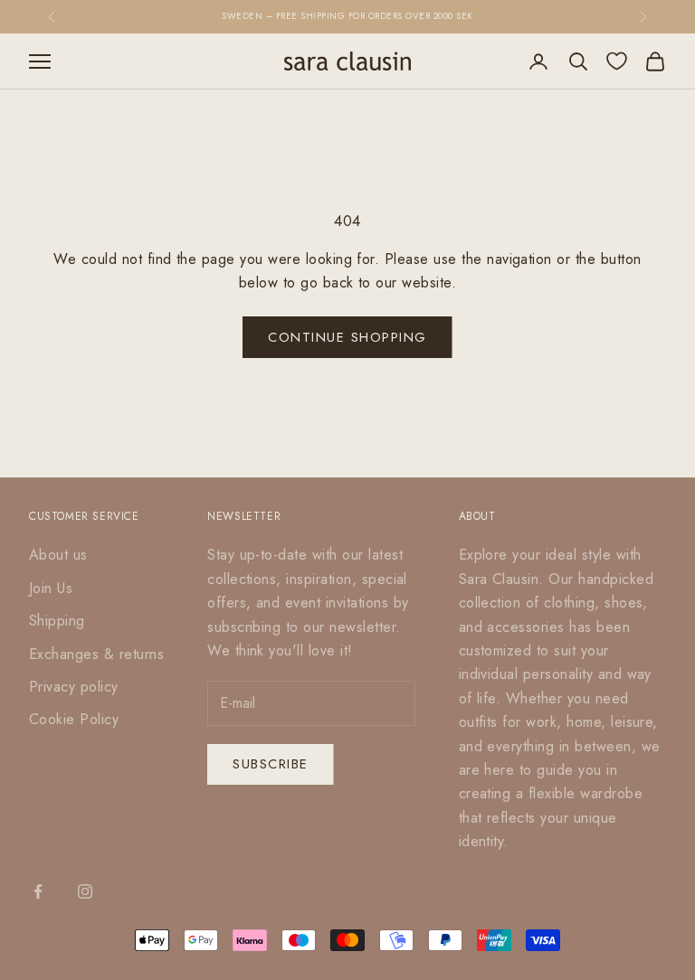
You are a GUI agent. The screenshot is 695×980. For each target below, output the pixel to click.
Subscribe (271, 764)
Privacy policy (74, 686)
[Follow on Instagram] (85, 891)
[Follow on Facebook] (38, 891)
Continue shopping (347, 337)
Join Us (50, 588)
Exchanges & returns (96, 654)
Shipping (57, 620)
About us (58, 554)
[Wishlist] (616, 61)
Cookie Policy (74, 719)
